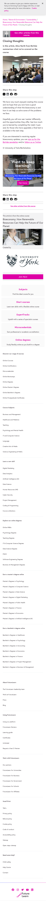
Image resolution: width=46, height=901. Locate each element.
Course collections (9, 511)
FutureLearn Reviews (10, 727)
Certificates (6, 738)
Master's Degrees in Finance (12, 608)
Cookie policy (7, 824)
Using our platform (9, 722)
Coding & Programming (10, 506)
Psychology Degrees (9, 533)
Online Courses (8, 361)
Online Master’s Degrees (11, 387)
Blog (4, 705)
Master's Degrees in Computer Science (15, 587)
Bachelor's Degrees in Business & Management (18, 667)
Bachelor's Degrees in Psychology (14, 640)
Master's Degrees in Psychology (13, 581)
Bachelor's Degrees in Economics (14, 651)
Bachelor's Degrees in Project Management (17, 662)
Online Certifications (9, 366)
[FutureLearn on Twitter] (22, 889)
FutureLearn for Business (11, 776)
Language (6, 441)
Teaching (6, 425)
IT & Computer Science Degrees (13, 543)
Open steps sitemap (9, 845)
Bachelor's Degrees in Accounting (14, 646)
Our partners (7, 765)
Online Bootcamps (9, 377)
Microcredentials (8, 371)
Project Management (9, 500)
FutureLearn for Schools (11, 786)
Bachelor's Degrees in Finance (13, 656)
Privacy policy (7, 813)
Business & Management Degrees (14, 565)
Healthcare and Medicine (11, 420)
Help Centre (7, 867)
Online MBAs (7, 527)
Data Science (7, 484)
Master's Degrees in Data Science (14, 592)
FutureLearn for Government (12, 781)
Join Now (23, 276)
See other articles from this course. (27, 34)
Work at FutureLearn (9, 695)
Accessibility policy (9, 835)
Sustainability (31, 20)
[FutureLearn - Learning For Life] (23, 894)
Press (4, 700)
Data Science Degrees (10, 549)
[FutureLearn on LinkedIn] (32, 889)
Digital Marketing (8, 468)
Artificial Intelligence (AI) (11, 479)
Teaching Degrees (8, 538)
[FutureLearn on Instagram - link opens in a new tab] (17, 889)
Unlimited (6, 743)
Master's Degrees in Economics (13, 613)
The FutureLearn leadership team (13, 689)
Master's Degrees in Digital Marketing (15, 597)
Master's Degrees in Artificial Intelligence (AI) (18, 619)
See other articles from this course (22, 206)
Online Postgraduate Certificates (13, 398)
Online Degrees (8, 382)
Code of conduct (8, 829)
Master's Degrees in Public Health (14, 603)
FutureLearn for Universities (12, 770)
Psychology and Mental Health (13, 430)
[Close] (42, 3)
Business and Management (12, 414)
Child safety (7, 862)
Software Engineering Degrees (13, 559)
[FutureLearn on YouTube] (27, 889)
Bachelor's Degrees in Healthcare (14, 635)
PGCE (5, 554)
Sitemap (5, 840)
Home (5, 20)
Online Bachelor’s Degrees (11, 393)
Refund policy (7, 819)
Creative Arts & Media (10, 446)
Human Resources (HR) (10, 490)
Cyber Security (8, 495)
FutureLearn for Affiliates (11, 792)
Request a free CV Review (11, 748)
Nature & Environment (17, 20)
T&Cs (4, 808)
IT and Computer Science (11, 436)
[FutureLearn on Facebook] (13, 889)
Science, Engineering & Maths (12, 452)
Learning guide (8, 732)
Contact (5, 873)
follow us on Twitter (33, 142)
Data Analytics (7, 474)
